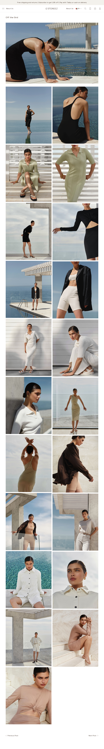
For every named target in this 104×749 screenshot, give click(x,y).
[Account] (100, 9)
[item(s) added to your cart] (95, 9)
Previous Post (13, 736)
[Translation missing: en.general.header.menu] (3, 9)
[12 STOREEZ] (52, 8)
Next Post (92, 736)
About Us (9, 9)
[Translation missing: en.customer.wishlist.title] (90, 9)
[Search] (85, 9)
